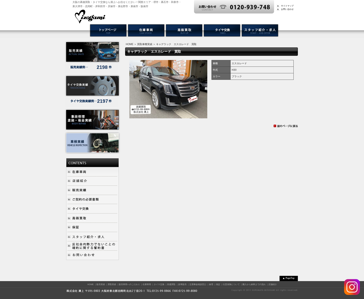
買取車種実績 (144, 44)
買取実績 (112, 284)
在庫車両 (147, 284)
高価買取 (171, 284)
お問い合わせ (287, 9)
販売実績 (100, 284)
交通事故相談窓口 (197, 284)
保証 (218, 284)
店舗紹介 (272, 284)
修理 (211, 284)
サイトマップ (287, 6)
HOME (129, 44)
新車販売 (182, 284)
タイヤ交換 (159, 284)
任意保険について (231, 284)
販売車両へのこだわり (129, 284)
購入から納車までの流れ (254, 284)
